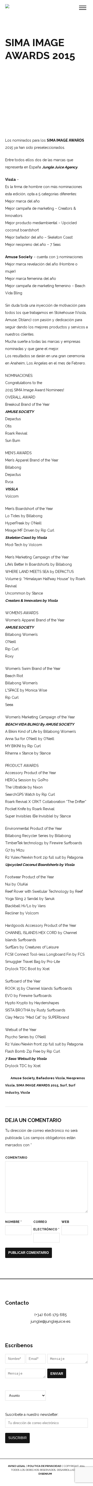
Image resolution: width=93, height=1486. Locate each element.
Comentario (16, 1157)
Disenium (45, 1473)
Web (65, 1222)
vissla (25, 1092)
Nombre (13, 1222)
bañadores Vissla (50, 1078)
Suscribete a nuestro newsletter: (31, 1414)
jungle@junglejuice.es (50, 1321)
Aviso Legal (16, 1466)
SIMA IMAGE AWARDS (65, 140)
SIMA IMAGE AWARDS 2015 (37, 1085)
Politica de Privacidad (44, 1466)
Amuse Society (19, 257)
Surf (63, 1085)
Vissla (10, 179)
